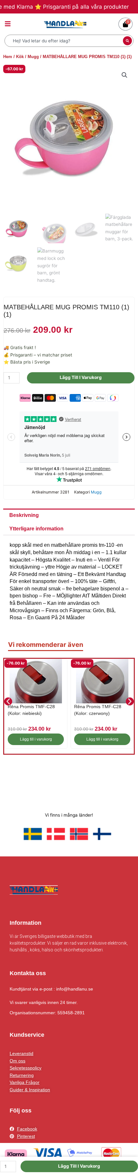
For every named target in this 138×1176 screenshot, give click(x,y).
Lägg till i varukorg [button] (36, 739)
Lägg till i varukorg (81, 377)
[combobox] (64, 40)
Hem (7, 56)
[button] (124, 75)
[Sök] (127, 40)
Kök (20, 56)
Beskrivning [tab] (24, 515)
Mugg (33, 56)
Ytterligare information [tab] (36, 528)
